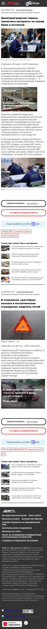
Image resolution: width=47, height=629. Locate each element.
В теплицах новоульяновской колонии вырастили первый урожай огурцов (26, 271)
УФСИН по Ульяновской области (15, 60)
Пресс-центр (34, 515)
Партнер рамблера (35, 617)
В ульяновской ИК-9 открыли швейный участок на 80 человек (26, 263)
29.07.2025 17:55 (7, 10)
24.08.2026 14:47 (8, 292)
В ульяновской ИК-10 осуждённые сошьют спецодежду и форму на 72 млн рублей (27, 278)
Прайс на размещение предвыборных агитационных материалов (21, 536)
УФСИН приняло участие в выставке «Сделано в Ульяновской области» (25, 255)
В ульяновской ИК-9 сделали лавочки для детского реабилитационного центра (27, 247)
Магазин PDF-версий (32, 519)
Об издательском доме (14, 515)
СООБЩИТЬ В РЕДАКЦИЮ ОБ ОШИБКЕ (20, 541)
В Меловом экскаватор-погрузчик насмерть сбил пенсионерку (24, 481)
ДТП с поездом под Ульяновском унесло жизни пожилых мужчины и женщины (26, 466)
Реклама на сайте (11, 531)
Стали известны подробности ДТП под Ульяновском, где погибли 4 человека (26, 497)
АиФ (18, 341)
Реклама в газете (11, 519)
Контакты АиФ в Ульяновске (17, 528)
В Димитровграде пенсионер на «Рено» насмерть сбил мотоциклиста (26, 489)
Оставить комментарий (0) (24, 213)
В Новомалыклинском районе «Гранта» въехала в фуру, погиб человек (22, 392)
